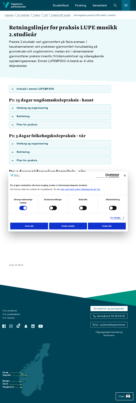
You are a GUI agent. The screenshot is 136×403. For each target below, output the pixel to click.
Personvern (109, 335)
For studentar (23, 15)
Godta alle (107, 226)
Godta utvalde (68, 226)
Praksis (36, 15)
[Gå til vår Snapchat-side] (26, 326)
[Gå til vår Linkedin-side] (33, 326)
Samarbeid (100, 5)
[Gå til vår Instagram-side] (11, 326)
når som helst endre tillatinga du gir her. (81, 189)
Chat (121, 396)
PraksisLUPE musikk (60, 15)
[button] (115, 5)
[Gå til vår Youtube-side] (40, 326)
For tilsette (9, 318)
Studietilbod (61, 5)
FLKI (46, 15)
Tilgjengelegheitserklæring (108, 332)
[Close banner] (125, 175)
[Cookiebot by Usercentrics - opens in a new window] (107, 175)
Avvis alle (29, 226)
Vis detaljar (115, 218)
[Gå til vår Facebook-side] (4, 326)
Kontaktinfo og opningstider (109, 308)
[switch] (53, 208)
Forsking (80, 5)
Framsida (9, 15)
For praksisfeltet (11, 314)
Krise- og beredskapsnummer (109, 324)
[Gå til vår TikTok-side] (18, 325)
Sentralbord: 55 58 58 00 (111, 316)
